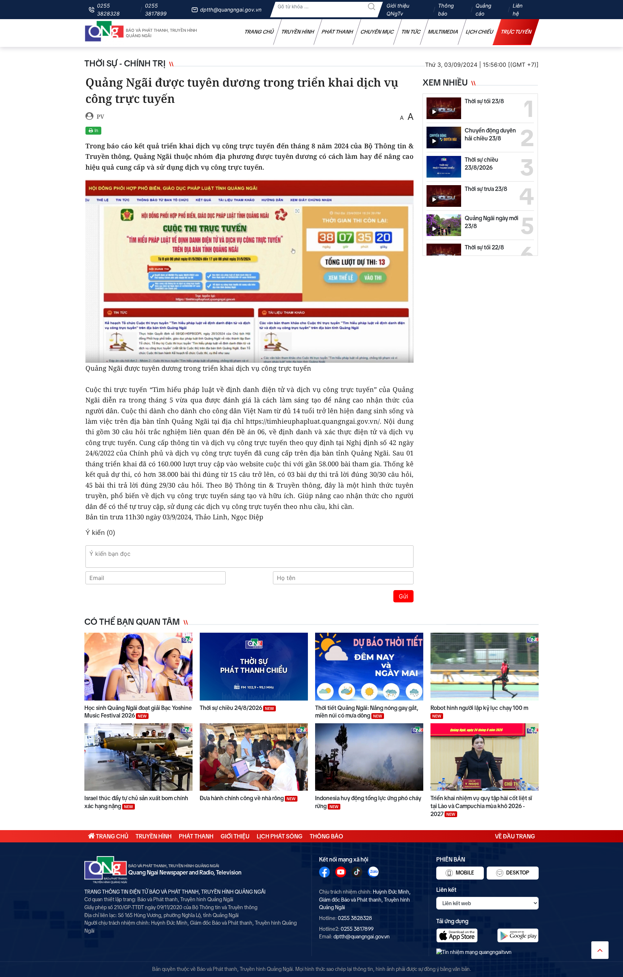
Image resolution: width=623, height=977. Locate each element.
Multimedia (443, 32)
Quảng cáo (483, 10)
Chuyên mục (377, 32)
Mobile (464, 873)
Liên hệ (517, 10)
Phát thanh (337, 32)
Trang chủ (259, 32)
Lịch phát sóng (279, 836)
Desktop (517, 873)
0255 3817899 (156, 10)
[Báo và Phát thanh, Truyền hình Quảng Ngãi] (104, 33)
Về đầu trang (515, 836)
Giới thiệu (235, 836)
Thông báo (446, 10)
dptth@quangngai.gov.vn (230, 9)
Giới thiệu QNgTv (397, 10)
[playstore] (518, 935)
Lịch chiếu (479, 32)
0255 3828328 (108, 10)
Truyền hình (297, 32)
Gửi (403, 596)
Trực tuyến (516, 32)
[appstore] (457, 935)
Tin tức (411, 32)
